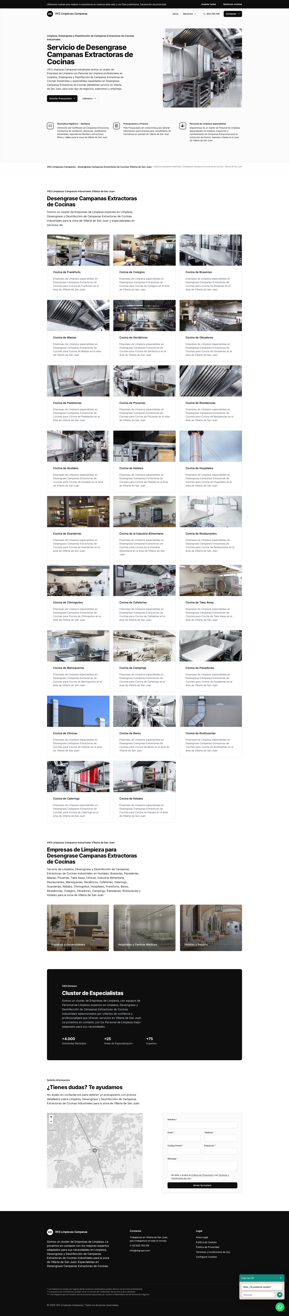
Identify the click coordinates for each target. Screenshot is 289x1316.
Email (171, 1132)
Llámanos (87, 98)
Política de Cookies (206, 1242)
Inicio (175, 13)
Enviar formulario (202, 1185)
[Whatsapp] (279, 1306)
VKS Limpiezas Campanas (70, 13)
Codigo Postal (175, 1145)
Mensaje (173, 1158)
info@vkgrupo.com (140, 1250)
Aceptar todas (208, 4)
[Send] (279, 1294)
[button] (95, 1150)
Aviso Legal (202, 1237)
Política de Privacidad (202, 1175)
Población (210, 1145)
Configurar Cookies (206, 1256)
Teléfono (209, 1132)
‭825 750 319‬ (213, 13)
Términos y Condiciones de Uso (213, 1252)
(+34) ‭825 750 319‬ (139, 1245)
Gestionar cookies (232, 4)
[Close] (280, 1278)
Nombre (172, 1119)
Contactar (231, 13)
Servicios (188, 13)
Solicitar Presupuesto (60, 98)
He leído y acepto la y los (200, 1176)
